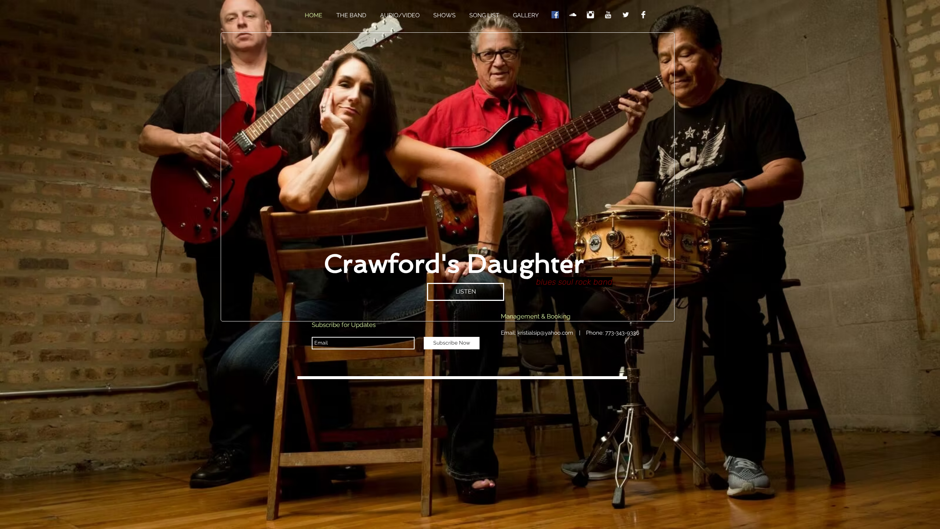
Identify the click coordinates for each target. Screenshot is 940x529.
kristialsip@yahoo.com (545, 333)
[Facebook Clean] (643, 14)
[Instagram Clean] (590, 14)
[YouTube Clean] (608, 14)
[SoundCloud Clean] (572, 14)
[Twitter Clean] (625, 14)
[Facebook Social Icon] (555, 14)
